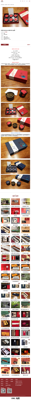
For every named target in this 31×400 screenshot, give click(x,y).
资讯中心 (7, 383)
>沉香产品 (8, 4)
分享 (29, 44)
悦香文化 (2, 383)
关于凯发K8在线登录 (8, 385)
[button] (1, 18)
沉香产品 (2, 381)
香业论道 (7, 381)
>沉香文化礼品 (12, 4)
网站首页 (2, 379)
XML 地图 (15, 398)
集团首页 (6, 4)
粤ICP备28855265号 (23, 395)
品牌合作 (7, 379)
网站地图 (12, 381)
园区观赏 (12, 379)
